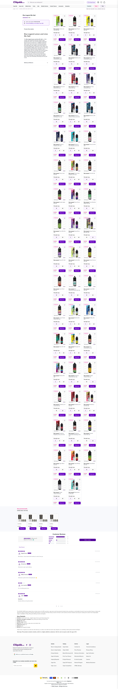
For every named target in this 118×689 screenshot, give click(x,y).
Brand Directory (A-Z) (68, 653)
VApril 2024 (66, 650)
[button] (51, 536)
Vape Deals (65, 647)
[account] (98, 2)
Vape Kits (53, 662)
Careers (88, 659)
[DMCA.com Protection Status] (74, 678)
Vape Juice (53, 665)
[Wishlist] (101, 2)
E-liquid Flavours (67, 659)
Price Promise (78, 650)
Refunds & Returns (79, 656)
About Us (88, 656)
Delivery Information (79, 653)
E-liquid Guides (54, 653)
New (103, 6)
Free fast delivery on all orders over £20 (34, 23)
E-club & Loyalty (78, 659)
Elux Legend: (56, 29)
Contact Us (77, 647)
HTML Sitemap (78, 665)
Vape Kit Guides (55, 656)
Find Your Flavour (67, 656)
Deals (96, 6)
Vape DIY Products (67, 662)
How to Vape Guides (56, 650)
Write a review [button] (87, 540)
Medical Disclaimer (90, 662)
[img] (21, 551)
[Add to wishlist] (64, 16)
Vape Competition (67, 665)
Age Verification (90, 653)
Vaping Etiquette (55, 659)
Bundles (89, 6)
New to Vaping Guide (56, 647)
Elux (17, 8)
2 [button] (58, 606)
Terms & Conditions (91, 647)
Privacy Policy (89, 650)
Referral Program (78, 662)
